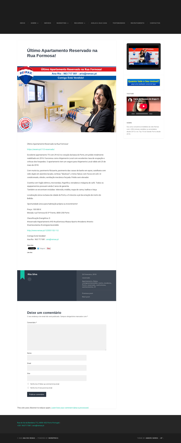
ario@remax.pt (52, 239)
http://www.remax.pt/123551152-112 (43, 230)
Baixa (95, 281)
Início (22, 23)
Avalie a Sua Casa (99, 23)
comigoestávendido (90, 283)
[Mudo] (155, 114)
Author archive (29, 279)
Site (28, 373)
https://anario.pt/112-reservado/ (41, 149)
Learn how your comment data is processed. (70, 408)
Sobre (33, 23)
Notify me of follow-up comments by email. (44, 384)
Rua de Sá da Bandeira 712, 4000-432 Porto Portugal (38, 423)
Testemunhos (119, 23)
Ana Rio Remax (29, 438)
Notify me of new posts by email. (41, 388)
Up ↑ (162, 438)
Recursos (78, 23)
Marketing (62, 23)
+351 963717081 (24, 425)
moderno (107, 283)
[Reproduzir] (129, 114)
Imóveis (47, 23)
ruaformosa (100, 285)
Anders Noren (152, 438)
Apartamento (87, 281)
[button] (139, 62)
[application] (144, 106)
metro (100, 283)
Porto (84, 285)
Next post (86, 297)
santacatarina (87, 287)
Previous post (87, 293)
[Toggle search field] (160, 30)
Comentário (32, 322)
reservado (86, 278)
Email (29, 363)
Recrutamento (137, 23)
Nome (29, 353)
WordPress (53, 438)
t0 (95, 287)
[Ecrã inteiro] (158, 114)
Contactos (155, 23)
